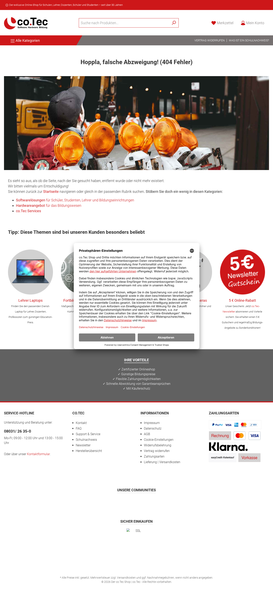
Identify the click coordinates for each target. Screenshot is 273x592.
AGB (147, 434)
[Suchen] (174, 23)
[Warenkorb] (270, 21)
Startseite (51, 191)
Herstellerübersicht (89, 451)
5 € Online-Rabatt (242, 300)
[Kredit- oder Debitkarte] (247, 435)
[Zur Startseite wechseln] (26, 22)
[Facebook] (117, 501)
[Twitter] (136, 501)
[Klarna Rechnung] (228, 446)
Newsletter (83, 445)
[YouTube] (146, 501)
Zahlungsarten (154, 456)
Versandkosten (126, 577)
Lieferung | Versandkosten (162, 462)
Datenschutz (152, 428)
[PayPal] (235, 424)
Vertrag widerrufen (209, 40)
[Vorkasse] (249, 457)
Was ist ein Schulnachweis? (249, 40)
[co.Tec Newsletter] (242, 272)
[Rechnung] (220, 435)
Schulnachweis (86, 440)
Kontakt (81, 423)
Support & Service (88, 434)
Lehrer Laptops (30, 300)
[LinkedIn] (156, 501)
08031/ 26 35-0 (17, 431)
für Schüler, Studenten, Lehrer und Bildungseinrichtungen (75, 200)
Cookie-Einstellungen (158, 440)
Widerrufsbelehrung (157, 445)
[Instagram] (126, 501)
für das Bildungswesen (48, 205)
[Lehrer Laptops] (30, 272)
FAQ (79, 428)
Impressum (152, 423)
